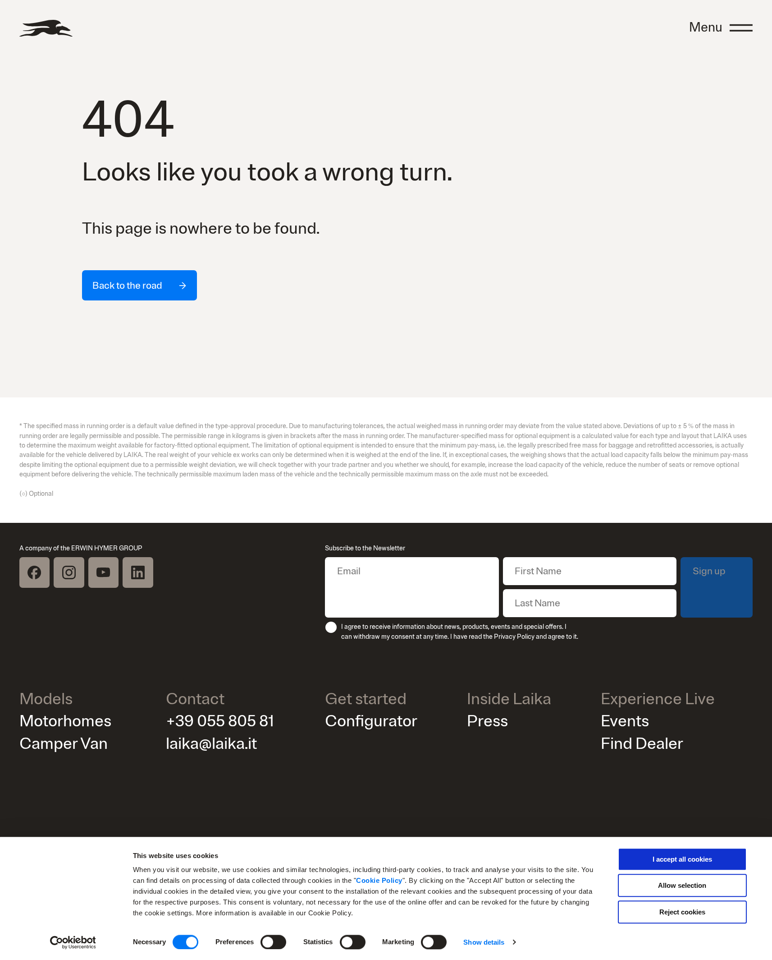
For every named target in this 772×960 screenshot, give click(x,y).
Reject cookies (682, 912)
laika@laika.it (211, 744)
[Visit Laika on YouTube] (103, 572)
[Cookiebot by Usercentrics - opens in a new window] (72, 942)
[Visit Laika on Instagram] (69, 572)
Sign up (709, 571)
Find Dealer (642, 744)
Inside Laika (509, 699)
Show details (483, 942)
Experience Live (658, 699)
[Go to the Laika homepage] (46, 28)
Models (46, 699)
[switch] (273, 942)
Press (487, 721)
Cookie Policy (379, 880)
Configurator (371, 721)
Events (625, 721)
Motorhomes (65, 721)
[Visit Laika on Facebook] (34, 572)
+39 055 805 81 (220, 721)
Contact (195, 699)
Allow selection (682, 886)
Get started (366, 699)
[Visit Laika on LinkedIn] (138, 572)
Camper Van (63, 744)
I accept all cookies (682, 859)
